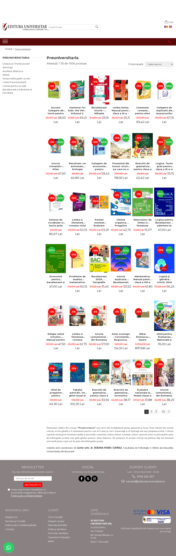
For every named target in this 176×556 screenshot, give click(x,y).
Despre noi (11, 517)
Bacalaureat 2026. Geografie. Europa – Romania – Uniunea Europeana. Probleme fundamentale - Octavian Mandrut (99, 279)
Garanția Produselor (59, 537)
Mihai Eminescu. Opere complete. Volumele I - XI (142, 337)
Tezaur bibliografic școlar (16, 78)
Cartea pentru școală (14, 86)
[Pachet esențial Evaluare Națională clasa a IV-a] (99, 202)
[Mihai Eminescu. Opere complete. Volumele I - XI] (142, 316)
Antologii (8, 67)
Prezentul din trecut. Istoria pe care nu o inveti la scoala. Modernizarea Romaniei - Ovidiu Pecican (121, 166)
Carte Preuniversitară (14, 82)
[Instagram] (95, 479)
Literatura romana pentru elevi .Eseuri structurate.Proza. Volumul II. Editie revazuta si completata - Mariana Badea (143, 110)
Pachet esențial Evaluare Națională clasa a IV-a (99, 222)
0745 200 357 (145, 476)
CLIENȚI (53, 510)
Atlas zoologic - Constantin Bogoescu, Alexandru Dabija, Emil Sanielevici (121, 337)
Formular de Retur (58, 533)
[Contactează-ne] (169, 41)
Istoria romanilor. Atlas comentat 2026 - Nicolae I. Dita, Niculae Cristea (56, 166)
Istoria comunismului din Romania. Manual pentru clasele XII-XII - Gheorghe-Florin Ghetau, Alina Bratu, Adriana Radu (99, 337)
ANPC (51, 541)
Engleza (171, 27)
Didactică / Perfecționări (16, 63)
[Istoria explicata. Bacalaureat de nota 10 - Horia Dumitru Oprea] (121, 258)
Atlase (6, 74)
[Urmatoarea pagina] (168, 412)
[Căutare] (97, 27)
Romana (166, 27)
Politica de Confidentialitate (26, 495)
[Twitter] (88, 479)
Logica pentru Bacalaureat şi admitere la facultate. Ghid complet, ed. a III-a (164, 222)
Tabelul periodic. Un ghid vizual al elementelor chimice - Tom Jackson (77, 392)
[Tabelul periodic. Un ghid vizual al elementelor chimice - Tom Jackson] (77, 372)
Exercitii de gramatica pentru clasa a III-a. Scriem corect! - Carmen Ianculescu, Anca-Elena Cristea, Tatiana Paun (99, 392)
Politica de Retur (57, 529)
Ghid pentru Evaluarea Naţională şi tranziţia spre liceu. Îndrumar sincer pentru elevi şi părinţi (164, 337)
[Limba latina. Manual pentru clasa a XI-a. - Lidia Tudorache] (121, 90)
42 (163, 411)
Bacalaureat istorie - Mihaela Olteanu (99, 110)
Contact (9, 529)
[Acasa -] (22, 27)
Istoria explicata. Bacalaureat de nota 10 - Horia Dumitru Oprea (121, 279)
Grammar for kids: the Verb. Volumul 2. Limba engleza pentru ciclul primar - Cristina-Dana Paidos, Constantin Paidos (77, 110)
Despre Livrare (56, 521)
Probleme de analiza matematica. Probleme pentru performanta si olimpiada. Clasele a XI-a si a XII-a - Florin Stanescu (77, 279)
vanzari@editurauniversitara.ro (145, 481)
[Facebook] (82, 479)
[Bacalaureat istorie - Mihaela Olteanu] (99, 90)
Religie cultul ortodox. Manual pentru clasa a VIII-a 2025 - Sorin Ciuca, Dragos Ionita (56, 337)
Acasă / (9, 48)
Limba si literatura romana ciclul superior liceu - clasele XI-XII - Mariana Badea (77, 222)
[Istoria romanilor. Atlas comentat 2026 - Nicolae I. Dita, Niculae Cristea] (56, 146)
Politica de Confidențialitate (20, 525)
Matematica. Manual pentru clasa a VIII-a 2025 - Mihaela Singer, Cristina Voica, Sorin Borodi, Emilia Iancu (142, 279)
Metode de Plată (57, 525)
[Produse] (6, 42)
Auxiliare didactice (13, 71)
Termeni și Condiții (15, 521)
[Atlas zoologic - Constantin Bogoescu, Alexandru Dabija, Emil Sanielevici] (121, 316)
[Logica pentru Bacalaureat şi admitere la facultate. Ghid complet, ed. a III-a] (164, 202)
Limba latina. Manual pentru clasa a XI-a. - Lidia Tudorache (121, 110)
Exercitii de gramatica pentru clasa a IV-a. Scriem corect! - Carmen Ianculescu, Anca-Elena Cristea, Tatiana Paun (143, 166)
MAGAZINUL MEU (17, 510)
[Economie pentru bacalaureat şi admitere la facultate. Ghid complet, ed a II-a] (56, 258)
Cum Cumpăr (55, 517)
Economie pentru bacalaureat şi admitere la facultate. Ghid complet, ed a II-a (56, 279)
